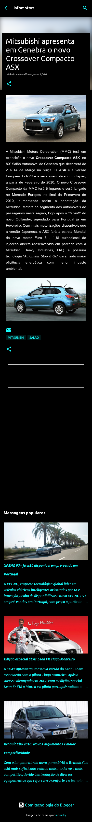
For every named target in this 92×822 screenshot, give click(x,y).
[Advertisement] (46, 449)
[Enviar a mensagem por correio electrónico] (9, 332)
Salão (34, 337)
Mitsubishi (16, 337)
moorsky (60, 815)
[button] (9, 84)
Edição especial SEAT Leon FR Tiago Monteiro (39, 659)
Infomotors (24, 8)
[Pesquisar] (85, 8)
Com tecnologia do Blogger (49, 805)
